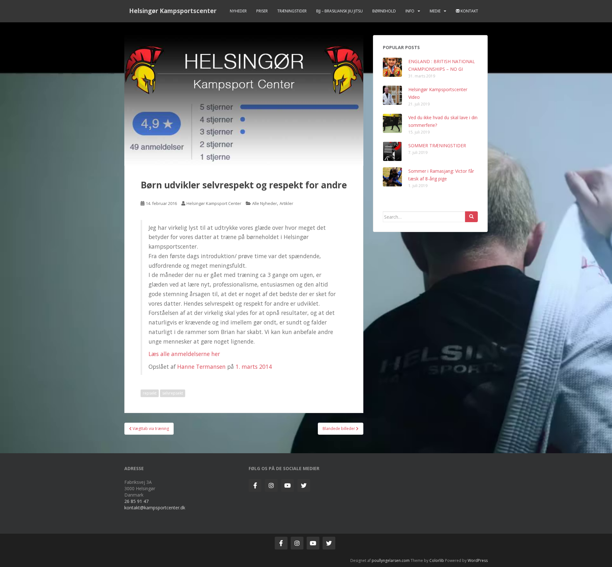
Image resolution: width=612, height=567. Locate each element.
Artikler (286, 203)
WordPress (478, 560)
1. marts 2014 (254, 366)
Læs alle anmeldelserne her (184, 354)
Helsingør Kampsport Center (213, 203)
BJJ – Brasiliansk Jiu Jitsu (339, 11)
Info (409, 11)
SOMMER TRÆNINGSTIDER (437, 145)
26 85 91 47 (136, 501)
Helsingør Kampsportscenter (172, 11)
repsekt (150, 393)
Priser (262, 11)
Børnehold (384, 11)
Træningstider (292, 11)
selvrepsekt (172, 393)
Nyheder (238, 11)
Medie (435, 11)
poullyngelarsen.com (391, 560)
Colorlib (436, 560)
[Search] (471, 216)
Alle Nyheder (264, 203)
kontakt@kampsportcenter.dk (154, 508)
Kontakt (469, 11)
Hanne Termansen (201, 366)
